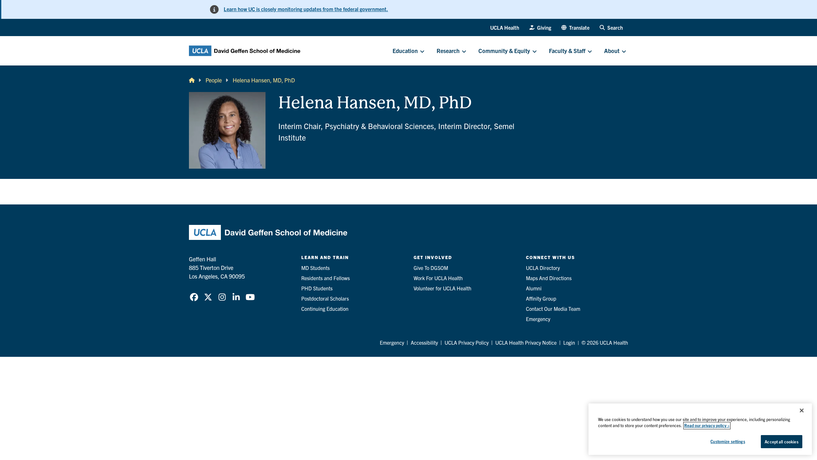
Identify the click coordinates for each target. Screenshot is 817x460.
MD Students (315, 267)
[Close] (802, 410)
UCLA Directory (543, 267)
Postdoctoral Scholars (325, 298)
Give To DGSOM (431, 267)
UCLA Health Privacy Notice (526, 342)
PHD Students (317, 288)
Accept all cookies (781, 441)
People (214, 80)
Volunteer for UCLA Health (442, 288)
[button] (575, 27)
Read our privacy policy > (707, 425)
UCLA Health (504, 27)
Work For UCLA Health (438, 278)
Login (569, 342)
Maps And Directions (549, 278)
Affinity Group (541, 298)
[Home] (192, 80)
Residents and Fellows (325, 278)
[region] (700, 429)
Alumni (534, 288)
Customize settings (727, 441)
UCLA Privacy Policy (467, 342)
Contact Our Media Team (553, 308)
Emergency (538, 319)
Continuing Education (325, 308)
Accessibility (424, 342)
